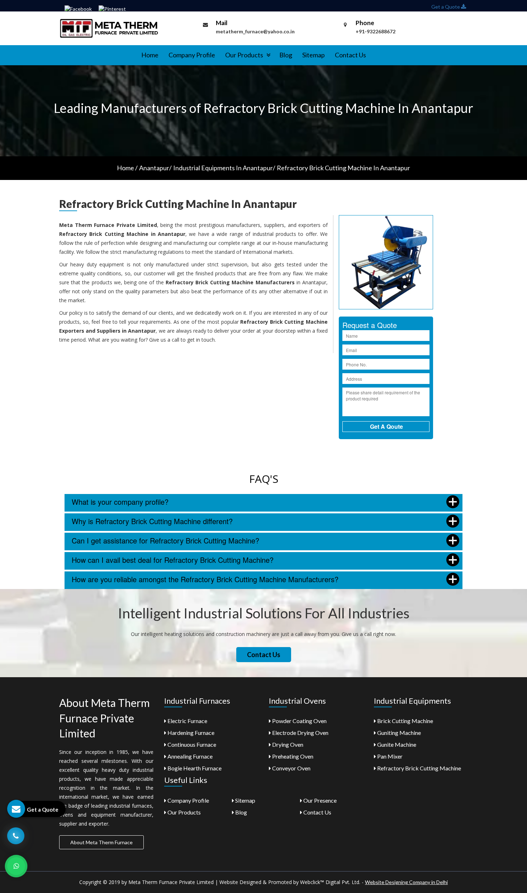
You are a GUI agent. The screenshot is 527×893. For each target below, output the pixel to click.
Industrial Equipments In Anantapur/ (224, 168)
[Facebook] (78, 8)
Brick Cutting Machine (404, 720)
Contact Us (350, 55)
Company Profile (191, 55)
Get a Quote (446, 7)
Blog (285, 55)
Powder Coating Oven (299, 720)
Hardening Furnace (190, 732)
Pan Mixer (389, 756)
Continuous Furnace (191, 744)
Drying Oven (287, 744)
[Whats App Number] (16, 866)
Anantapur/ (155, 168)
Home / (127, 168)
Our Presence (319, 800)
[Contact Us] (15, 834)
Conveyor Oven (290, 768)
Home (149, 55)
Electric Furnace (186, 720)
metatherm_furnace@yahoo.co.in (255, 31)
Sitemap (313, 55)
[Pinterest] (112, 8)
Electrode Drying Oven (299, 732)
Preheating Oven (292, 756)
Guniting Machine (398, 732)
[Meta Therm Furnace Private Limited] (109, 28)
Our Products (244, 55)
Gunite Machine (396, 744)
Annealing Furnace (189, 756)
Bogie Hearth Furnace (194, 768)
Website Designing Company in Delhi (406, 882)
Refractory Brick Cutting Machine (418, 768)
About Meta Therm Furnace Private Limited (104, 718)
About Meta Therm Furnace (101, 842)
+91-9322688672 (375, 31)
